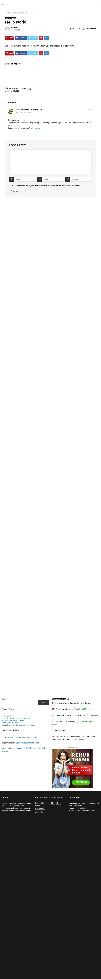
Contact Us (40, 809)
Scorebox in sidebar (10, 723)
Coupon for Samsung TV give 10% (16, 718)
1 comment (91, 29)
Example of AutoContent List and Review (19, 725)
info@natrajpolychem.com (84, 810)
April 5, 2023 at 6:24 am (24, 112)
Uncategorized (18, 13)
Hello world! (6, 716)
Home (7, 13)
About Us (39, 812)
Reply (91, 109)
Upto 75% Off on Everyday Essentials (71, 721)
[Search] (97, 3)
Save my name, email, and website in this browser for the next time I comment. (46, 186)
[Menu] (3, 3)
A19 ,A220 (82, 803)
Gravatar (36, 128)
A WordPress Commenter (29, 110)
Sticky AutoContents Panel (13, 720)
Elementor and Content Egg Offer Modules (18, 89)
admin (14, 28)
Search (5, 699)
